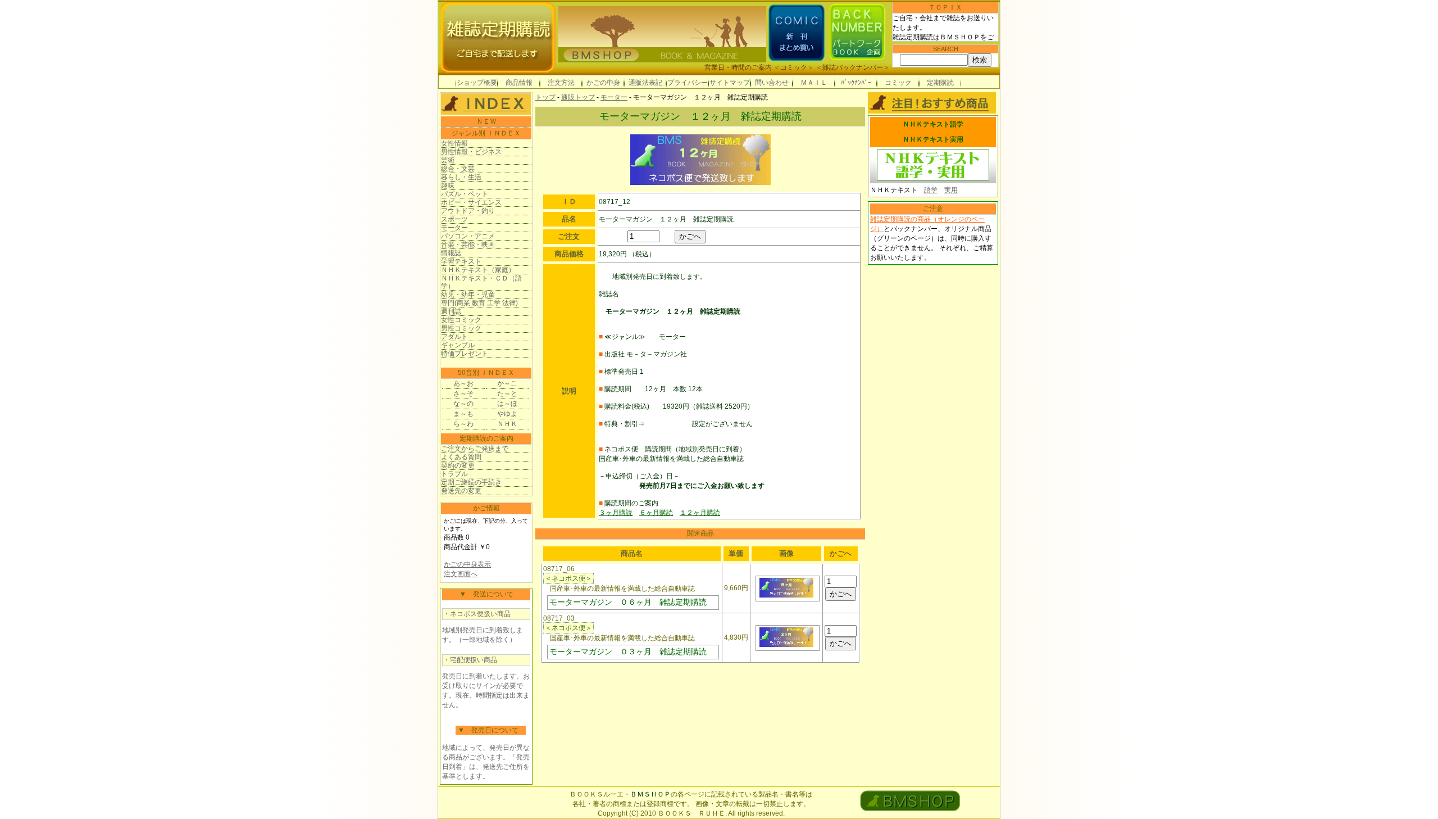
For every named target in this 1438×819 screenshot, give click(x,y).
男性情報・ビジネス (471, 152)
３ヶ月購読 (615, 513)
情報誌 (451, 253)
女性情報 (454, 143)
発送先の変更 (461, 491)
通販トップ (578, 97)
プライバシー (687, 83)
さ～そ (463, 393)
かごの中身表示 (467, 564)
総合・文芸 (458, 169)
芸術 (447, 160)
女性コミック (461, 320)
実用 (951, 190)
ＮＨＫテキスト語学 (933, 124)
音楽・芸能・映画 (468, 244)
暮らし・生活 (461, 177)
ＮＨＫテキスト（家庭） (478, 270)
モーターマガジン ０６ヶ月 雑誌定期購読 (628, 602)
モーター (454, 228)
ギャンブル (458, 345)
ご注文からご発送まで (474, 449)
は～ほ (507, 404)
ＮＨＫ (507, 424)
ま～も (463, 414)
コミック (793, 67)
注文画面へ (460, 574)
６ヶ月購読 (656, 513)
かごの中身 (603, 83)
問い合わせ (772, 83)
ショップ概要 (477, 83)
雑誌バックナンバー (852, 67)
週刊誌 (451, 311)
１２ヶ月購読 (700, 513)
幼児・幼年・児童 (468, 294)
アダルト (454, 337)
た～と (507, 393)
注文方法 (561, 83)
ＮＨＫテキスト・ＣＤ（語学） (481, 282)
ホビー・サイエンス (471, 202)
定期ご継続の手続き (471, 482)
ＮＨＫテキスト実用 (933, 139)
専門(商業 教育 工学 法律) (479, 303)
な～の (463, 404)
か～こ (507, 383)
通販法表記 (645, 83)
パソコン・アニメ (468, 236)
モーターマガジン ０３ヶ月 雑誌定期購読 (628, 651)
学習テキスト (461, 261)
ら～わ (463, 424)
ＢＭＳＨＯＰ (650, 794)
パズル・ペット (464, 194)
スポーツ (454, 219)
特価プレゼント (464, 354)
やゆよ (507, 414)
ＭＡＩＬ (813, 83)
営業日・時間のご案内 (738, 67)
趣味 (447, 185)
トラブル (454, 474)
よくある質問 (461, 457)
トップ (545, 97)
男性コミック (461, 328)
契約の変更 (458, 465)
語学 (931, 190)
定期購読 (940, 83)
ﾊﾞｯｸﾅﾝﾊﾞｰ (856, 83)
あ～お (463, 383)
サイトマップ (729, 83)
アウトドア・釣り (468, 211)
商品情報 (519, 83)
